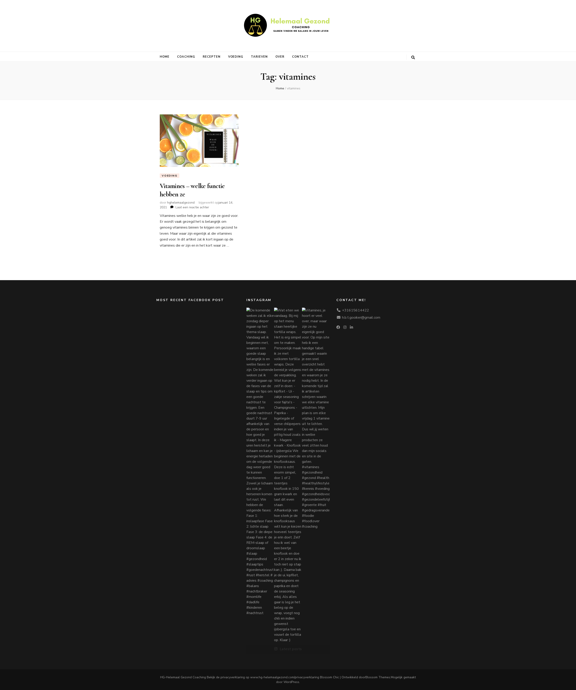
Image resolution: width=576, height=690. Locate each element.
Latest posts (291, 649)
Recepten (211, 57)
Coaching (186, 57)
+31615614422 (355, 310)
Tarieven (259, 57)
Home (164, 57)
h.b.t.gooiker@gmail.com (361, 317)
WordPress (291, 682)
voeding (235, 57)
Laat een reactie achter (192, 207)
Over (279, 57)
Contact (300, 57)
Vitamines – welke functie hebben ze (192, 190)
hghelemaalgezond (181, 202)
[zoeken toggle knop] (413, 57)
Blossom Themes (377, 677)
